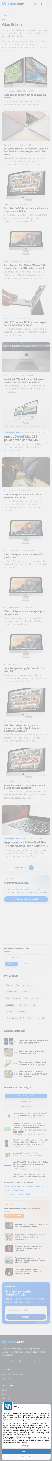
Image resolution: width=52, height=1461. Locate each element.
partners (16, 1413)
